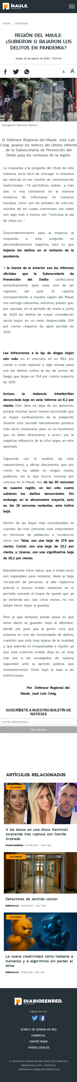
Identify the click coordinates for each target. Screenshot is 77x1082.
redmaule (12, 905)
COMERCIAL (38, 1035)
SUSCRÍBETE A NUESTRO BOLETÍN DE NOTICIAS (38, 712)
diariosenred (14, 845)
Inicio (6, 23)
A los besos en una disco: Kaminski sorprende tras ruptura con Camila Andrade (37, 834)
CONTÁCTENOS (38, 1041)
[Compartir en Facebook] (5, 74)
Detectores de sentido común (32, 899)
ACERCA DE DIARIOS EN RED (38, 1029)
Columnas (21, 23)
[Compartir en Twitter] (16, 74)
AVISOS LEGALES (38, 1047)
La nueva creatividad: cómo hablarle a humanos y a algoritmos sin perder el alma (39, 961)
